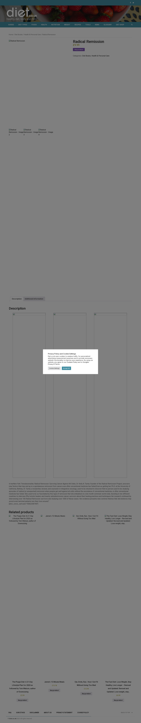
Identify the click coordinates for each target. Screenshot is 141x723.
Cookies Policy (72, 362)
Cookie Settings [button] (54, 368)
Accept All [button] (66, 368)
